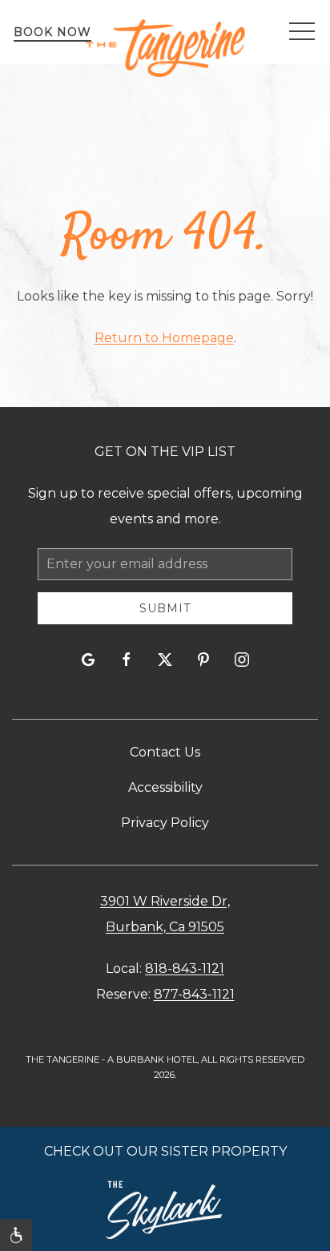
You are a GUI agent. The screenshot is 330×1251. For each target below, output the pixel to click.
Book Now (52, 32)
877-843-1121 (194, 994)
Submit (165, 608)
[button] (302, 32)
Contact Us (165, 752)
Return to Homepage (164, 337)
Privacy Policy (165, 822)
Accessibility (165, 787)
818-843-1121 (184, 968)
